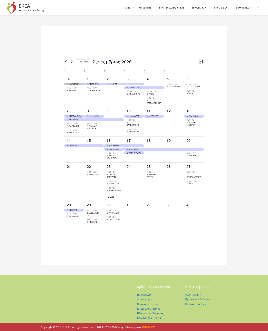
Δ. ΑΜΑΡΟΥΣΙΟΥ (114, 190)
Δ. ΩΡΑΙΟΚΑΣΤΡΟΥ (193, 175)
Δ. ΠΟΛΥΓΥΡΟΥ (193, 86)
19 (169, 140)
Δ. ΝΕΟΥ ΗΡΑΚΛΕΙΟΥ (112, 156)
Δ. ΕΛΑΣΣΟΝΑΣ (113, 219)
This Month (83, 61)
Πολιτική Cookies (195, 304)
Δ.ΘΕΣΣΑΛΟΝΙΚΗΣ (93, 214)
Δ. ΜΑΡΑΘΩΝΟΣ (174, 86)
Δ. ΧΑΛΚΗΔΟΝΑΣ (133, 123)
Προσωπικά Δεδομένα (198, 299)
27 (188, 166)
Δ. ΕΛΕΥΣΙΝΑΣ (73, 216)
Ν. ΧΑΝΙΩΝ (71, 90)
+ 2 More (110, 197)
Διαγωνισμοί (144, 299)
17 (129, 140)
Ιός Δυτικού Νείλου (149, 308)
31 (69, 78)
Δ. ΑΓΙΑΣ (150, 93)
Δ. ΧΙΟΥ (189, 93)
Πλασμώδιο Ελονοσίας (150, 313)
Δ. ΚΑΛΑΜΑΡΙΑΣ (94, 90)
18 (149, 140)
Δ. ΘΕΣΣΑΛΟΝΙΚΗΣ (154, 101)
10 (129, 110)
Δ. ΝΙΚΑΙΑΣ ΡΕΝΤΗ (151, 175)
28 (69, 204)
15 (89, 140)
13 (188, 110)
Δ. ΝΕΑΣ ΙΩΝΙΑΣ (133, 93)
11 (149, 110)
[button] (258, 7)
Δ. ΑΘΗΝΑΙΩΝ (73, 132)
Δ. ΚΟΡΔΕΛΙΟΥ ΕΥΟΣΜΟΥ (193, 123)
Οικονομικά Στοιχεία (149, 304)
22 (89, 166)
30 (109, 204)
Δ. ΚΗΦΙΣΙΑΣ (92, 222)
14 (69, 140)
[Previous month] (66, 62)
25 (149, 166)
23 (109, 166)
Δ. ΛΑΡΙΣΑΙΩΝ (73, 126)
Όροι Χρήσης (193, 295)
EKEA (24, 6)
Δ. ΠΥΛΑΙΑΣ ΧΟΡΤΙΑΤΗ (92, 127)
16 (109, 140)
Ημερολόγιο (144, 295)
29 (89, 204)
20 (188, 140)
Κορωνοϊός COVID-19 (149, 318)
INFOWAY (147, 327)
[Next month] (72, 62)
